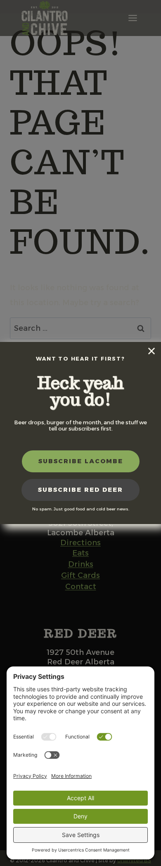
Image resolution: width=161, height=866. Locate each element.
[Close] (151, 351)
